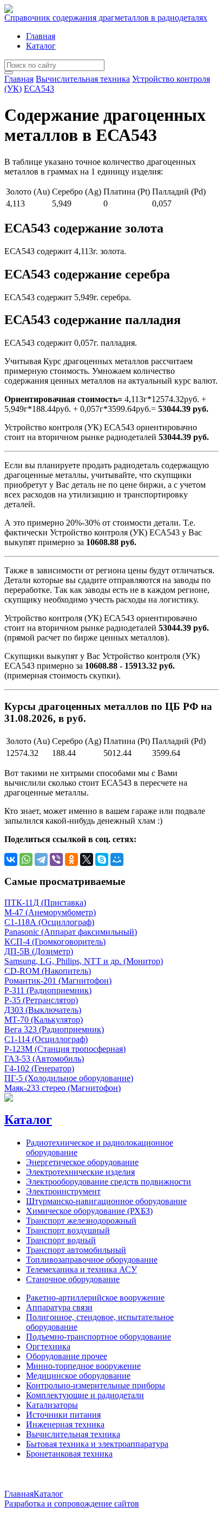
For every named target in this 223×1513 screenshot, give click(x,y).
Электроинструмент (63, 1191)
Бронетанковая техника (69, 1453)
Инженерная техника (65, 1424)
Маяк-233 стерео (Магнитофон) (62, 1087)
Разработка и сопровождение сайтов (71, 1503)
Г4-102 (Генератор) (39, 1068)
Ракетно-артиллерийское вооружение (95, 1297)
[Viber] (56, 859)
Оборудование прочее (66, 1356)
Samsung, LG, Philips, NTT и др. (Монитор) (83, 961)
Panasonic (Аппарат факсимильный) (70, 931)
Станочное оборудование (73, 1279)
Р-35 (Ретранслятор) (41, 1000)
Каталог (41, 45)
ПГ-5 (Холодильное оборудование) (68, 1078)
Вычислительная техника (83, 78)
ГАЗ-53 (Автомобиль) (44, 1058)
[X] (86, 859)
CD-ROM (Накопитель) (47, 970)
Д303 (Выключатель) (42, 1009)
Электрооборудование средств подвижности (108, 1181)
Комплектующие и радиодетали (85, 1395)
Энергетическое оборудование (82, 1162)
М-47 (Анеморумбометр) (50, 912)
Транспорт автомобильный (76, 1250)
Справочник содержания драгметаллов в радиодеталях (105, 17)
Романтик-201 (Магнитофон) (58, 980)
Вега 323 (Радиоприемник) (54, 1029)
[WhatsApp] (25, 859)
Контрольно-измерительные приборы (95, 1385)
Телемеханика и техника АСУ (81, 1269)
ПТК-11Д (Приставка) (45, 902)
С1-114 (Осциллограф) (46, 1039)
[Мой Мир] (116, 859)
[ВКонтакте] (10, 859)
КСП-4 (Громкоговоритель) (55, 941)
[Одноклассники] (71, 859)
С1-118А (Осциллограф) (49, 922)
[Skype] (101, 859)
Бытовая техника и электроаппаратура (97, 1444)
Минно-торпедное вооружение (83, 1365)
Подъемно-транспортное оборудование (98, 1336)
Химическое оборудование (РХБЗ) (89, 1210)
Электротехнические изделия (80, 1171)
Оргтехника (48, 1346)
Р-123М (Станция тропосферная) (65, 1048)
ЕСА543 (39, 88)
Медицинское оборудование (78, 1375)
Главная (40, 36)
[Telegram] (41, 859)
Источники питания (63, 1414)
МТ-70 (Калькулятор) (43, 1019)
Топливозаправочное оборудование (92, 1259)
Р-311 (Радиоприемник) (47, 990)
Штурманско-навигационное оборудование (106, 1201)
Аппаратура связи (59, 1307)
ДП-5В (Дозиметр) (38, 951)
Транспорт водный (61, 1240)
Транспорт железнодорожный (81, 1220)
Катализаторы (52, 1404)
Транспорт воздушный (68, 1230)
